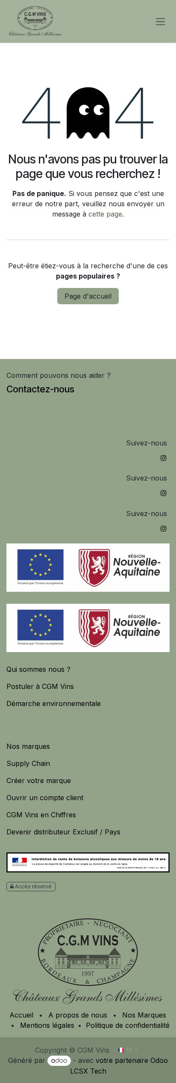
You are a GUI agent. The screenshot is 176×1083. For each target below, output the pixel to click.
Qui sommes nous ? (38, 669)
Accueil (21, 1015)
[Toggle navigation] (160, 21)
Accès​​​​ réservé (33, 886)
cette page (105, 214)
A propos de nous (77, 1015)
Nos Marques (144, 1015)
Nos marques (28, 746)
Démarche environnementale (54, 703)
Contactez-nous (40, 389)
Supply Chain (29, 763)
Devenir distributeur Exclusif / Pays (63, 832)
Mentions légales (47, 1025)
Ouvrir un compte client (45, 797)
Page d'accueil (88, 296)
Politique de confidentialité (128, 1025)
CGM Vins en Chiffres (42, 814)
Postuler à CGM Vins (40, 686)
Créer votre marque (39, 780)
